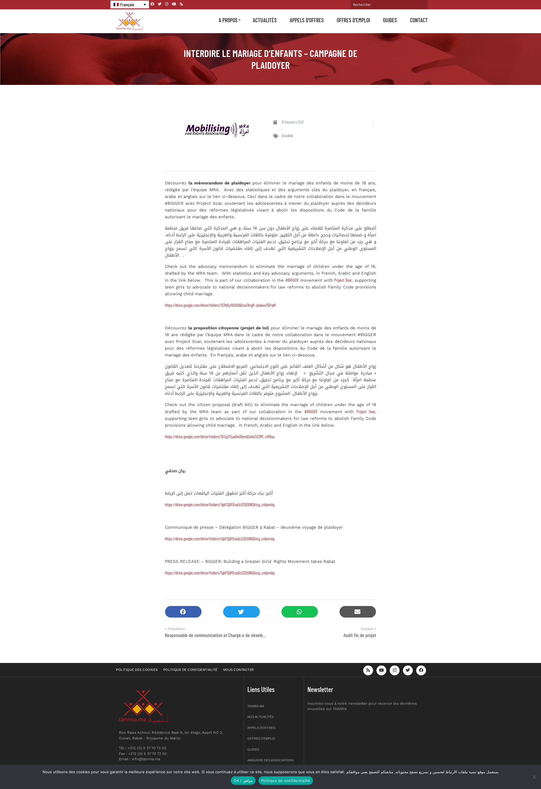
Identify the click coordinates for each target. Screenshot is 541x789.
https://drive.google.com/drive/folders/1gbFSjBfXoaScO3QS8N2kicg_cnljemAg (219, 504)
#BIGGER (291, 280)
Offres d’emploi (353, 20)
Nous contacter (238, 669)
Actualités (265, 20)
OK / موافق (243, 780)
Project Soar (343, 280)
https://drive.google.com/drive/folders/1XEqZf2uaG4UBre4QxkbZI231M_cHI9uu (219, 436)
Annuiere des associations (270, 760)
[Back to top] (517, 771)
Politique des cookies (137, 669)
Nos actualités (260, 717)
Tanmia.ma (255, 706)
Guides (390, 20)
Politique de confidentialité (190, 669)
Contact (419, 20)
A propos (228, 20)
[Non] (534, 777)
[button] (183, 612)
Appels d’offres (307, 20)
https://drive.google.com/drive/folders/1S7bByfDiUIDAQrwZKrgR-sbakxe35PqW (220, 305)
